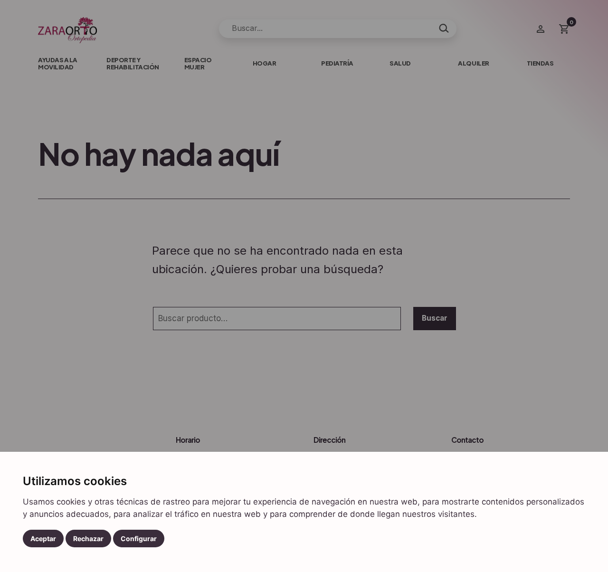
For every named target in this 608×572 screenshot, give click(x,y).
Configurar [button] (139, 538)
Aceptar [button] (43, 538)
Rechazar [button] (88, 538)
